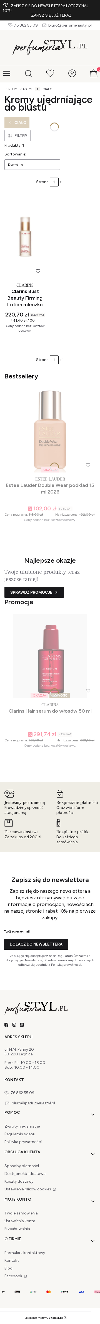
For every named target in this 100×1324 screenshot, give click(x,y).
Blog (8, 1268)
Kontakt (11, 1260)
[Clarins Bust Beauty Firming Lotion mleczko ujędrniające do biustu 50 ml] (25, 236)
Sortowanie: (15, 154)
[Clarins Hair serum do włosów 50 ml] (50, 656)
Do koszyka (22, 342)
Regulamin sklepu (19, 1134)
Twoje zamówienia (21, 1213)
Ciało (47, 89)
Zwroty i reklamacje (22, 1126)
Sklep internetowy (43, 1318)
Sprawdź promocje (31, 592)
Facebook (13, 1276)
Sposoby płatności (21, 1166)
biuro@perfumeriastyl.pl (70, 25)
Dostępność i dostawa (25, 1173)
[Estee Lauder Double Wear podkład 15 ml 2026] (50, 430)
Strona (42, 182)
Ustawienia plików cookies (28, 1189)
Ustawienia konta (19, 1221)
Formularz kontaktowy (24, 1252)
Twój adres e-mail (17, 931)
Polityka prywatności (23, 1141)
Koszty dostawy (18, 1181)
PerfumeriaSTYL (18, 89)
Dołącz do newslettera (36, 944)
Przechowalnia (17, 1228)
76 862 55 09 (26, 25)
